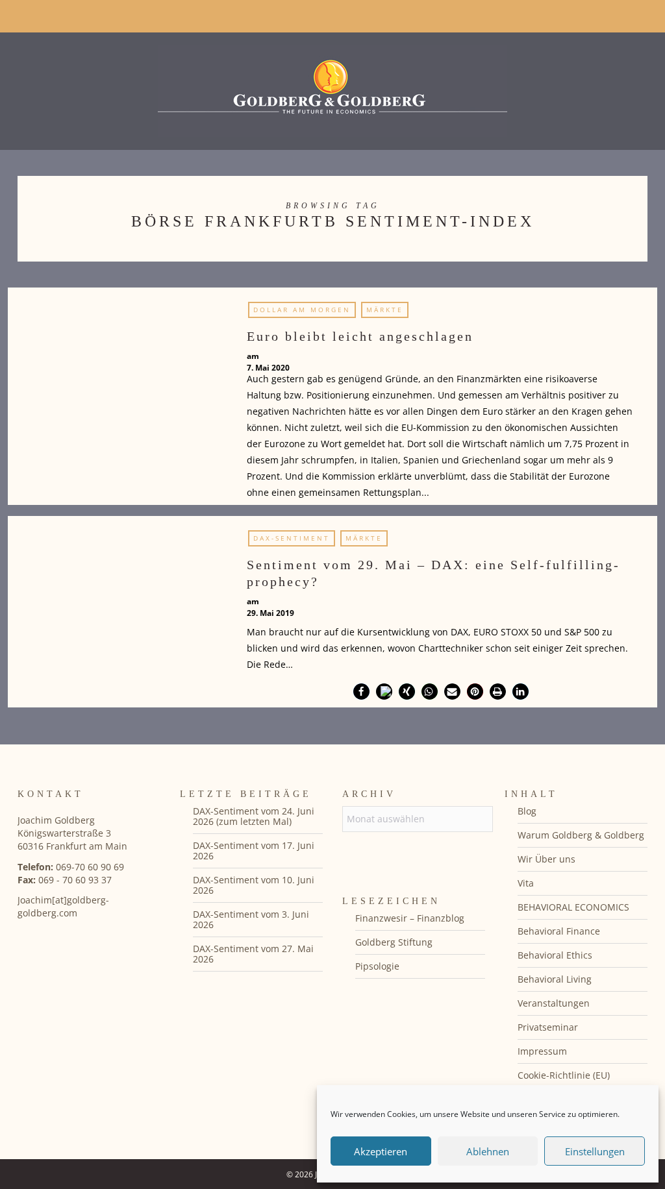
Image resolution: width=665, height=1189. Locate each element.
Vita (526, 883)
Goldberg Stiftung (394, 942)
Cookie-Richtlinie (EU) (564, 1075)
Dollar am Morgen (302, 309)
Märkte (384, 309)
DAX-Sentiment (291, 538)
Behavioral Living (555, 979)
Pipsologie (377, 966)
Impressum (542, 1051)
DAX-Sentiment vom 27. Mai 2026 (253, 953)
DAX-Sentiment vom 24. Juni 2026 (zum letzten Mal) (253, 816)
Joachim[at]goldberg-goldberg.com (63, 906)
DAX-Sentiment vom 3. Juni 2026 (251, 919)
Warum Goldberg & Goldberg (581, 835)
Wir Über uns (546, 859)
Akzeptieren (380, 1151)
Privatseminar (548, 1027)
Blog (527, 811)
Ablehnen (487, 1151)
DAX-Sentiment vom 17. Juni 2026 (253, 850)
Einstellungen (595, 1151)
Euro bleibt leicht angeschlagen (360, 336)
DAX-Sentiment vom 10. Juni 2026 (253, 885)
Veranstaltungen (554, 1003)
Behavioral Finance (559, 931)
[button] (361, 691)
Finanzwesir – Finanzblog (409, 918)
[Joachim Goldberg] (332, 88)
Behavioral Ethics (555, 955)
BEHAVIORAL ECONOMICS (573, 907)
